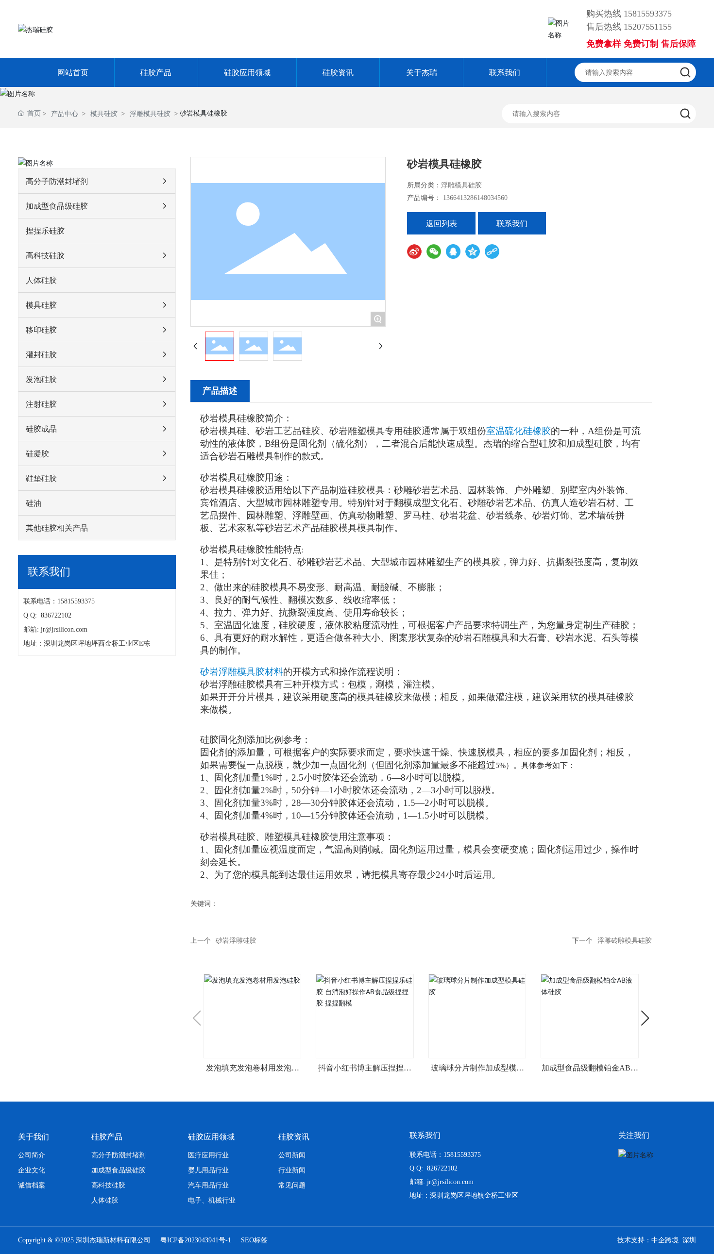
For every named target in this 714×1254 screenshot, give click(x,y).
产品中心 (64, 113)
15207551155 (648, 27)
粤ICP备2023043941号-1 (195, 1240)
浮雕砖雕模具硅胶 (624, 940)
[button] (645, 1018)
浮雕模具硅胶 (150, 113)
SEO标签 (254, 1240)
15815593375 (648, 13)
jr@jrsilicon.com (66, 629)
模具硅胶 (104, 113)
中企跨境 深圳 (673, 1240)
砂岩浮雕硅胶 (236, 940)
